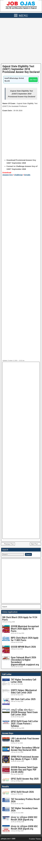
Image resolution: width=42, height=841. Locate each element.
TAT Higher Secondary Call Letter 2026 (23, 680)
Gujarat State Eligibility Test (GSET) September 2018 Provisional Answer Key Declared (21, 69)
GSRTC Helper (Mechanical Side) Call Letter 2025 (24, 691)
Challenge (18, 175)
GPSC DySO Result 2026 (22, 791)
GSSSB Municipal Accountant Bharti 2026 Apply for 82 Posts (25, 628)
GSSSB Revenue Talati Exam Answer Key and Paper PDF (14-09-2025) (24, 769)
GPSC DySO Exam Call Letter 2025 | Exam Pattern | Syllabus (24, 723)
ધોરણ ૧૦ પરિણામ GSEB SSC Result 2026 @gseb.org (24, 818)
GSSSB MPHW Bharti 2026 (23, 646)
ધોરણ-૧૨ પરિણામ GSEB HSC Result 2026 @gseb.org (24, 827)
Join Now (33, 80)
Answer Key (7, 175)
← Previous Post (8, 544)
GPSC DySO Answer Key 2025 (25, 778)
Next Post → (35, 544)
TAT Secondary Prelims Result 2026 (25, 800)
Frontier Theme (35, 839)
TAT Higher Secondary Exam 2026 (24, 809)
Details (27, 175)
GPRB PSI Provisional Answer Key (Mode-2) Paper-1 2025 (25, 758)
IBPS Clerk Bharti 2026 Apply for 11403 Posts (24, 639)
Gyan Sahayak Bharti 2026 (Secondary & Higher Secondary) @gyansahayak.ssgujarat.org (25, 661)
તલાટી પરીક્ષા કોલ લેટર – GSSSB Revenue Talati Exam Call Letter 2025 (24, 712)
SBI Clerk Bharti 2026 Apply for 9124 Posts (19, 618)
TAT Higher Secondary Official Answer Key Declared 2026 (25, 748)
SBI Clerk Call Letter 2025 (23, 699)
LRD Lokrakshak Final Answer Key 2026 (25, 739)
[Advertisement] (21, 41)
